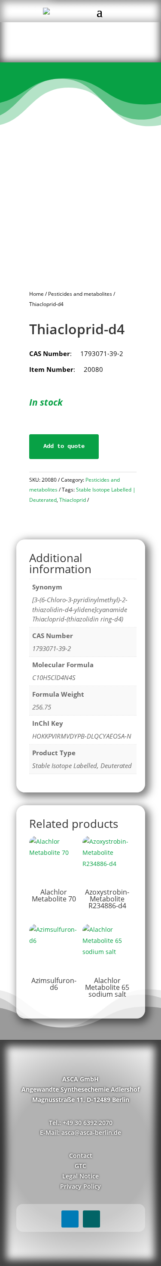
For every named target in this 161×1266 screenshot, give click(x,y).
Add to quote (64, 446)
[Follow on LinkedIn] (70, 1219)
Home (36, 293)
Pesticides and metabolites (80, 293)
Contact (80, 1155)
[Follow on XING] (91, 1219)
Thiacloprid (72, 499)
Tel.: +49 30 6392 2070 (80, 1123)
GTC (80, 1166)
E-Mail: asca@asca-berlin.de (80, 1132)
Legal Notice (80, 1176)
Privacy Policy (80, 1186)
